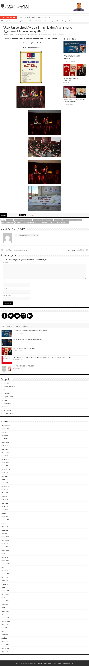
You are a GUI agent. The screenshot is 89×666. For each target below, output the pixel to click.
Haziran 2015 (6, 621)
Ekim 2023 (5, 483)
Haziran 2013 (6, 648)
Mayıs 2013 (5, 651)
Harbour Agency (68, 663)
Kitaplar (6, 407)
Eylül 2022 (5, 503)
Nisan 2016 (5, 597)
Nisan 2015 (5, 628)
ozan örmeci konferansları (43, 220)
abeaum (9, 220)
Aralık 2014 (5, 638)
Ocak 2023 (5, 496)
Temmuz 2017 (6, 574)
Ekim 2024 (5, 466)
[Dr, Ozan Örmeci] (44, 6)
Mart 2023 (5, 493)
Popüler (9, 326)
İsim (4, 282)
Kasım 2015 (5, 611)
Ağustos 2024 (6, 469)
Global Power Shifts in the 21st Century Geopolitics (74, 100)
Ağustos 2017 (6, 570)
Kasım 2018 (5, 560)
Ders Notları (7, 393)
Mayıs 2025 (5, 452)
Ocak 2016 (5, 604)
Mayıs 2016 (5, 594)
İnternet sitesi (7, 295)
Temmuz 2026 (6, 425)
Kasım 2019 (5, 550)
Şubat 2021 (5, 530)
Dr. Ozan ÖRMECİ (9, 34)
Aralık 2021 (5, 513)
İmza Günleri (7, 403)
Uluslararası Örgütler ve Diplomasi (71, 79)
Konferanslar (13, 21)
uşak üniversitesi (7, 222)
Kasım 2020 (5, 537)
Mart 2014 (5, 641)
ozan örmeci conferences (23, 220)
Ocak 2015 (5, 635)
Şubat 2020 (5, 547)
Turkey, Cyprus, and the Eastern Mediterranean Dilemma (71, 56)
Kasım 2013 (5, 645)
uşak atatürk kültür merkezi (72, 220)
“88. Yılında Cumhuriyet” (76, 250)
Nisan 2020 (5, 543)
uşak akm (58, 220)
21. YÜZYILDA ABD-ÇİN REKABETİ (23, 366)
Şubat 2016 (5, 601)
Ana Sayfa (5, 21)
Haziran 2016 (6, 591)
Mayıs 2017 (5, 577)
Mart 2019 (5, 557)
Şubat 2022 (5, 506)
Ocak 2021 (5, 533)
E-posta (5, 289)
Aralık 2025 (5, 439)
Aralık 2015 (5, 608)
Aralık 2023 (5, 479)
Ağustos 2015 (6, 614)
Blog (5, 390)
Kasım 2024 (5, 462)
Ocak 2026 (5, 435)
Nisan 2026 (5, 432)
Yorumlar (18, 326)
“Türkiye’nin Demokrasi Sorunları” (16, 250)
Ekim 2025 (5, 446)
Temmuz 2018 (6, 564)
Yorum (5, 262)
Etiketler (25, 326)
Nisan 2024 (5, 473)
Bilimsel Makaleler (9, 386)
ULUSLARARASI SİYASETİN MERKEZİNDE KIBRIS (34, 17)
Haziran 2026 (6, 429)
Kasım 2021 (5, 516)
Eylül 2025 (5, 449)
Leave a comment (46, 34)
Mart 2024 (5, 476)
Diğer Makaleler (8, 397)
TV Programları (8, 413)
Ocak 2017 (5, 584)
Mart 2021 (5, 527)
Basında (6, 383)
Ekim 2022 (5, 500)
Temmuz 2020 (6, 540)
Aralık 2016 (5, 587)
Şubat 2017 (5, 581)
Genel (5, 400)
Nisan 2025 (5, 456)
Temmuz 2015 (6, 618)
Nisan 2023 (5, 489)
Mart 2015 (5, 631)
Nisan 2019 (5, 554)
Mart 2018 (5, 567)
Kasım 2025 (5, 442)
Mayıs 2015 (5, 624)
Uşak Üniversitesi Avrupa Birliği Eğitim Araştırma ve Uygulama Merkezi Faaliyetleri (42, 222)
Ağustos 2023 (6, 486)
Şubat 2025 (5, 459)
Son (3, 326)
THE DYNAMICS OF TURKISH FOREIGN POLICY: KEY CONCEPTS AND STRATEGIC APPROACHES (42, 357)
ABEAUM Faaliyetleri (33, 47)
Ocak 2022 (5, 510)
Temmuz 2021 (6, 520)
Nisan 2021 (5, 523)
